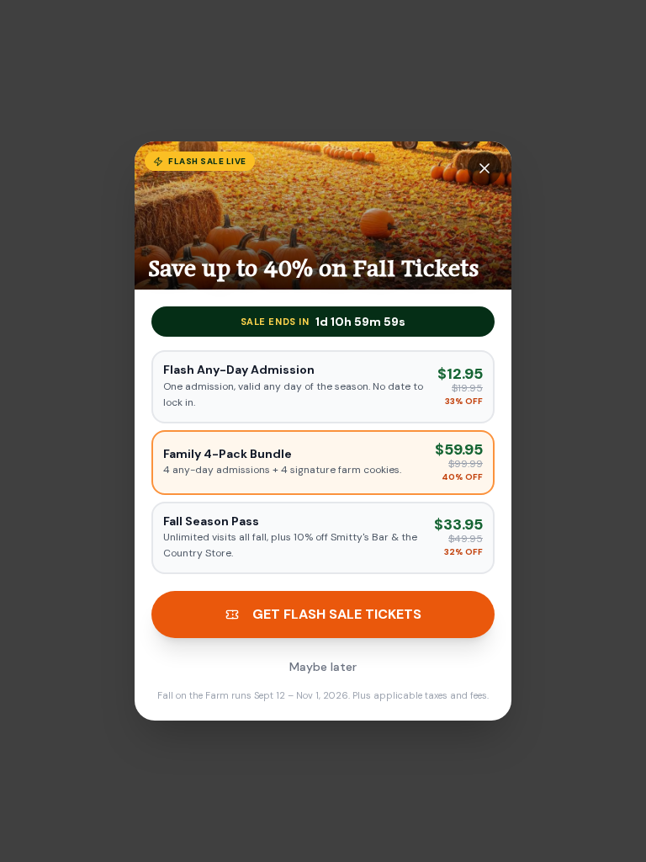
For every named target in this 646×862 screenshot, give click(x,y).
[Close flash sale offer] (484, 168)
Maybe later (323, 666)
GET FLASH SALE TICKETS (336, 614)
